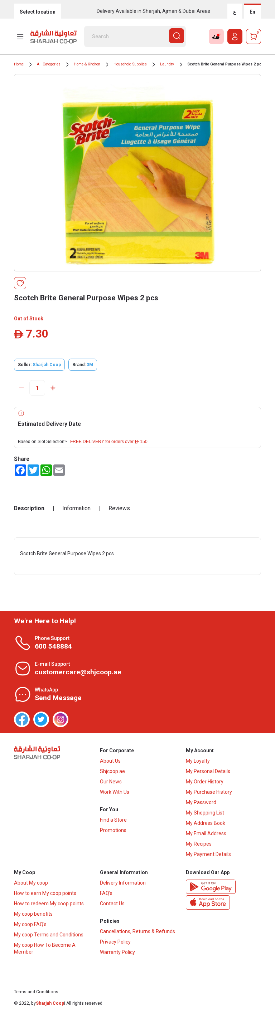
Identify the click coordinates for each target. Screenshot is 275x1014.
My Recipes (199, 844)
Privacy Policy (115, 942)
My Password (201, 802)
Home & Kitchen (87, 64)
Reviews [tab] (119, 508)
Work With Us (114, 792)
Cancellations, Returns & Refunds (137, 931)
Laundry (167, 64)
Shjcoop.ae (112, 771)
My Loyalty (198, 761)
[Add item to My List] (20, 283)
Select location (38, 12)
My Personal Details (208, 771)
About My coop (31, 883)
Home (19, 64)
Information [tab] (76, 508)
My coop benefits (33, 914)
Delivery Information (123, 883)
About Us (110, 761)
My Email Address (206, 833)
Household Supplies (130, 64)
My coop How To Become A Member (45, 948)
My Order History (204, 781)
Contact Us (112, 903)
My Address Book (205, 823)
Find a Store (113, 820)
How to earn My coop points (45, 893)
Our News (111, 781)
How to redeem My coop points (49, 903)
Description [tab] (29, 508)
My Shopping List (205, 813)
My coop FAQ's (30, 924)
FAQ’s (106, 893)
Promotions (113, 830)
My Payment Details (208, 854)
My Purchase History (209, 792)
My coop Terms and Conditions (48, 934)
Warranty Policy (117, 952)
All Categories (49, 64)
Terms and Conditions (36, 991)
